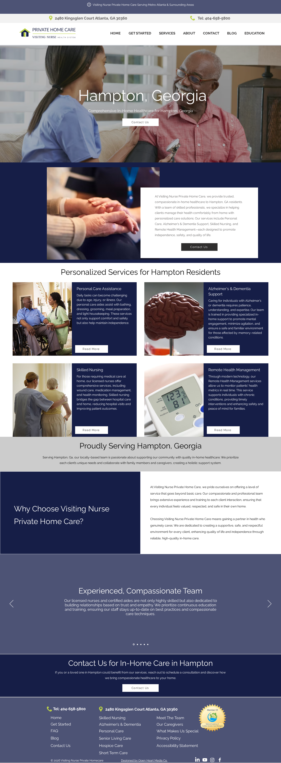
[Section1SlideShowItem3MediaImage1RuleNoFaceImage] (140, 644)
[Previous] (11, 604)
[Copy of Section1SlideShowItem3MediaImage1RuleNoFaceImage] (144, 644)
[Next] (269, 604)
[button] (167, 33)
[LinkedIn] (197, 760)
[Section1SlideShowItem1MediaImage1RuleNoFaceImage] (133, 644)
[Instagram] (212, 760)
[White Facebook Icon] (220, 760)
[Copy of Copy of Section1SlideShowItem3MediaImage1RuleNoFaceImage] (147, 644)
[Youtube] (205, 760)
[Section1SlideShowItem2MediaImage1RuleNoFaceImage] (137, 644)
